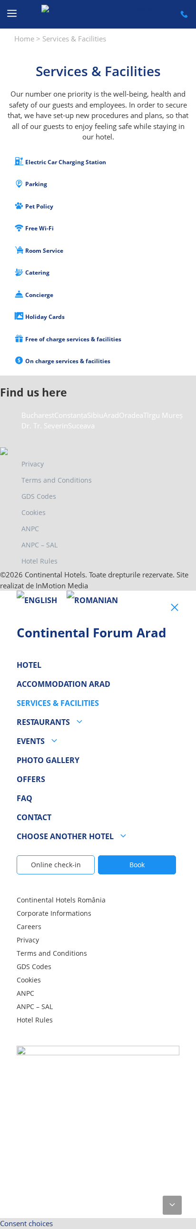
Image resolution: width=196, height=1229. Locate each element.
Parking (35, 184)
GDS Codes (38, 496)
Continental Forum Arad (91, 632)
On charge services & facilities (67, 361)
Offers (31, 779)
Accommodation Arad (63, 684)
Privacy (32, 463)
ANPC (30, 528)
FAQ (24, 798)
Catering (36, 272)
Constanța (70, 415)
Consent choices (26, 1223)
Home (24, 38)
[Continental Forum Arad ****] (98, 14)
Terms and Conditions (56, 480)
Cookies (33, 512)
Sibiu (95, 415)
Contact (34, 817)
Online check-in (56, 864)
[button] (172, 1205)
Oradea (131, 415)
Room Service (43, 251)
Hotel (29, 665)
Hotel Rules (39, 560)
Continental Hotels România (61, 899)
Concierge (38, 295)
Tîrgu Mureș (163, 415)
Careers (29, 926)
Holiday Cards (44, 317)
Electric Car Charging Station (65, 162)
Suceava (81, 425)
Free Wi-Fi (39, 228)
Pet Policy (38, 206)
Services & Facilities (58, 703)
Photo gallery (48, 760)
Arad (111, 415)
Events (31, 741)
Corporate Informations (54, 913)
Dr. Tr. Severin (44, 425)
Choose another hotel (65, 836)
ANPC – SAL (39, 544)
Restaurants (43, 722)
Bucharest (37, 415)
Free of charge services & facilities (72, 339)
